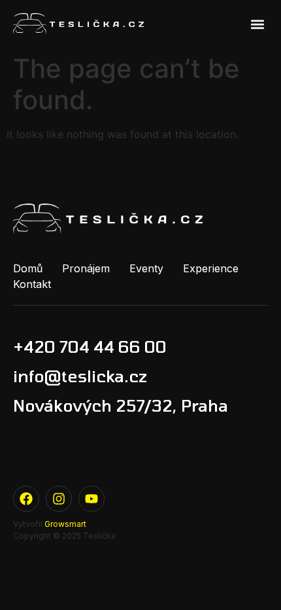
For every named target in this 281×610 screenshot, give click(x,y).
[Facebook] (26, 499)
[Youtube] (91, 499)
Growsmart (65, 524)
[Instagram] (59, 499)
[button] (257, 24)
